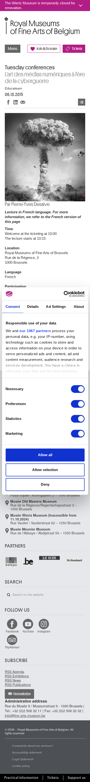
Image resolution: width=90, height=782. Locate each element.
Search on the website (8, 595)
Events (81, 102)
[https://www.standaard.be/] (74, 560)
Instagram (43, 631)
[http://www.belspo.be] (11, 561)
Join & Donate (46, 49)
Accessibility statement (27, 752)
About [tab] (79, 306)
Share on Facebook (8, 102)
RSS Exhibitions (17, 676)
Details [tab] (33, 306)
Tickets (77, 49)
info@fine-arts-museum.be (25, 715)
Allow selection (45, 470)
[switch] (77, 404)
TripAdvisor (12, 647)
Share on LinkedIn (15, 102)
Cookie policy (21, 766)
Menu (12, 49)
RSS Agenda (14, 671)
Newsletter (22, 694)
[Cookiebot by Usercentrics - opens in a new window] (64, 294)
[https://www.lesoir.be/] (49, 557)
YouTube (28, 631)
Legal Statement (22, 759)
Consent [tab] (13, 306)
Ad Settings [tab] (56, 306)
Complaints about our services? (32, 745)
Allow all (45, 455)
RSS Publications (18, 684)
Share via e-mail (22, 102)
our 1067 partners (35, 331)
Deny (45, 484)
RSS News (13, 680)
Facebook (12, 631)
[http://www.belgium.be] (28, 561)
